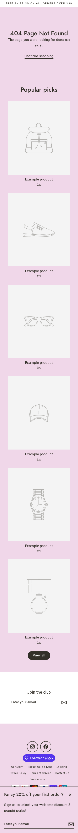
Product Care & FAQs (39, 766)
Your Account (39, 779)
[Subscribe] (70, 824)
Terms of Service (40, 773)
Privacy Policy (17, 773)
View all (39, 655)
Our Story (17, 766)
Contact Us (62, 773)
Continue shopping (39, 56)
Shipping (62, 766)
